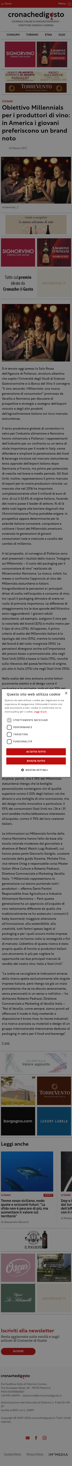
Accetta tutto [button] (36, 751)
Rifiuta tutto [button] (36, 761)
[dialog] (36, 733)
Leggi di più (40, 712)
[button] (36, 770)
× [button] (66, 693)
